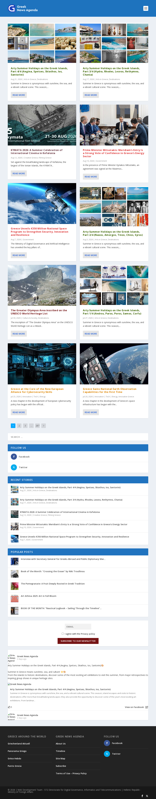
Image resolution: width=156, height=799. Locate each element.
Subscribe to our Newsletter (78, 641)
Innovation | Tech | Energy (34, 396)
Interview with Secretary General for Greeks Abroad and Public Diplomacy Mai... (63, 559)
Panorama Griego (17, 751)
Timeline (60, 751)
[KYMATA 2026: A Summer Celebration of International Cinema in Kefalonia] (42, 125)
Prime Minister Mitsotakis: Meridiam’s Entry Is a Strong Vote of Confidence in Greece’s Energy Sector (113, 153)
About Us (61, 743)
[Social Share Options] (146, 707)
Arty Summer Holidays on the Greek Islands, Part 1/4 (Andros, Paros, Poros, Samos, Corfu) (112, 312)
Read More (19, 95)
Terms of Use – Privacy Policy (71, 773)
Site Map (60, 758)
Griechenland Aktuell (19, 743)
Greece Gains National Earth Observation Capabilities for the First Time (109, 390)
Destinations (42, 79)
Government (28, 239)
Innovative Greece (126, 396)
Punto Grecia (14, 765)
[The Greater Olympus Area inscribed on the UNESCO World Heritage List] (42, 285)
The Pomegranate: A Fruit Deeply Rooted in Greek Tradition (53, 583)
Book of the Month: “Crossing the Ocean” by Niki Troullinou (53, 571)
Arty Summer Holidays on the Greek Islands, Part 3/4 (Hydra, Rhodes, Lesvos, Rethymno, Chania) (111, 71)
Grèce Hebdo (14, 758)
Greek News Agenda (27, 656)
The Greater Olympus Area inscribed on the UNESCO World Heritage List (39, 312)
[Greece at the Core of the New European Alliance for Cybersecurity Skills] (42, 363)
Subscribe (61, 765)
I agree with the (79, 633)
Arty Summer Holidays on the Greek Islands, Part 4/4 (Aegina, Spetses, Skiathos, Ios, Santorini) (39, 71)
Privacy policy (88, 633)
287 (37, 425)
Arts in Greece (30, 79)
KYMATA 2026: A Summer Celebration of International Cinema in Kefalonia (36, 151)
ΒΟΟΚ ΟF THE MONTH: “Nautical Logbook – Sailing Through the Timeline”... (61, 608)
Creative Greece (31, 157)
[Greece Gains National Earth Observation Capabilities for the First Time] (114, 363)
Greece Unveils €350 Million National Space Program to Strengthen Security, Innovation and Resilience (39, 232)
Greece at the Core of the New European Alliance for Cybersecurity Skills (37, 390)
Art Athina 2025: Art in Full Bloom (38, 595)
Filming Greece (45, 157)
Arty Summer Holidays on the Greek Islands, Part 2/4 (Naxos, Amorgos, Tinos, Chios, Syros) (113, 233)
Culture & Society (30, 318)
